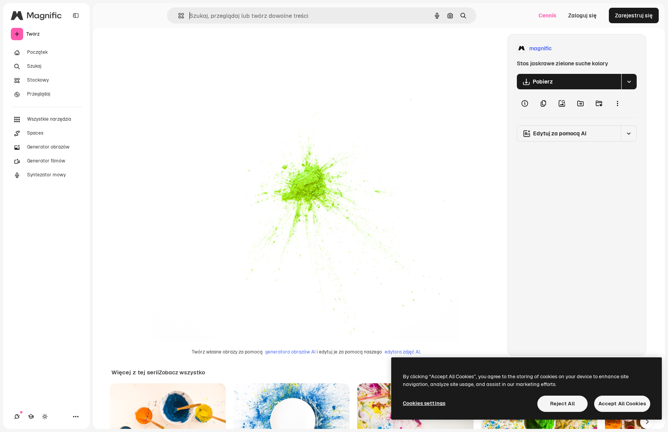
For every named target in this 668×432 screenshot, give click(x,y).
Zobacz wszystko (182, 372)
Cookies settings (424, 403)
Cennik (547, 15)
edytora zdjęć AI (402, 352)
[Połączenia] (17, 416)
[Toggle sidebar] (76, 15)
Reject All (562, 403)
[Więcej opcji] (617, 103)
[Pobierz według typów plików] (629, 81)
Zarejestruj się (634, 15)
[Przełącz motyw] (45, 416)
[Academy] (31, 416)
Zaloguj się (582, 15)
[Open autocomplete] (178, 16)
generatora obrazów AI (290, 352)
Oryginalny (205, 48)
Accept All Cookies (622, 403)
